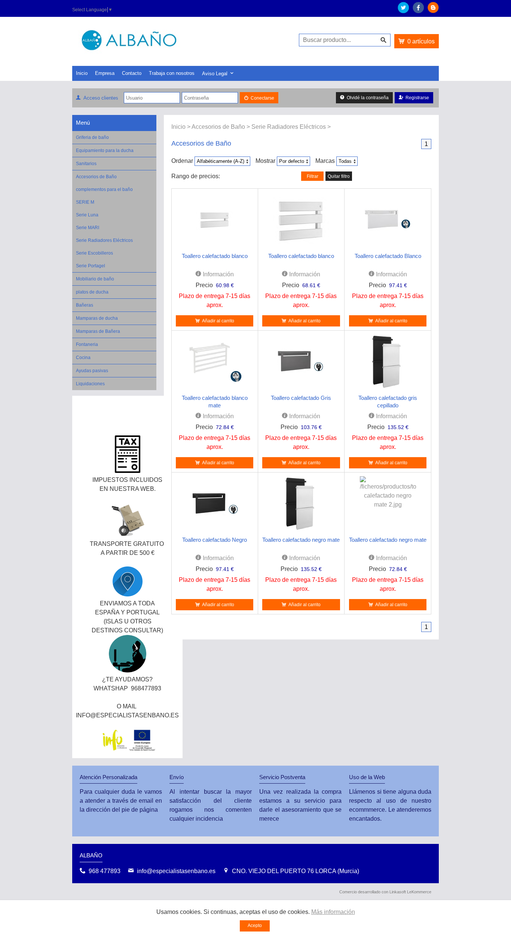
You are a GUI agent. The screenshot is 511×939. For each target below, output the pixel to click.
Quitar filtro (339, 176)
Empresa (104, 73)
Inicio (82, 73)
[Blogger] (433, 11)
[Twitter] (403, 11)
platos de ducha (92, 292)
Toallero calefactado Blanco (388, 256)
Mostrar (265, 161)
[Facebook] (418, 11)
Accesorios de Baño (96, 176)
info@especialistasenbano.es (176, 871)
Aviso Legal (214, 73)
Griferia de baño (92, 137)
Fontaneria (87, 344)
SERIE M (85, 202)
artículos (421, 41)
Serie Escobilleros (94, 253)
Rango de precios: (195, 176)
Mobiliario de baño (95, 279)
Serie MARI (87, 227)
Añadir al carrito (218, 320)
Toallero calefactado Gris (301, 398)
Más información (333, 912)
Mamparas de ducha (97, 318)
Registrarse (417, 97)
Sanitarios (86, 163)
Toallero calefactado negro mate (301, 540)
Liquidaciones (90, 383)
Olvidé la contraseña (368, 97)
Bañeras (84, 305)
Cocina (83, 357)
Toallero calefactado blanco (215, 256)
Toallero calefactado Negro (214, 540)
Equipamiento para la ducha (105, 150)
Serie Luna (87, 215)
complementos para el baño (104, 189)
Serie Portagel (90, 265)
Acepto (255, 925)
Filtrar (312, 176)
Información (217, 274)
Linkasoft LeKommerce (410, 892)
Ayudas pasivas (92, 370)
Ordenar (182, 161)
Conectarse (262, 98)
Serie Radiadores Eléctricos (104, 240)
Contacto (131, 73)
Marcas (325, 161)
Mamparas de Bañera (98, 331)
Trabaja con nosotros (172, 73)
